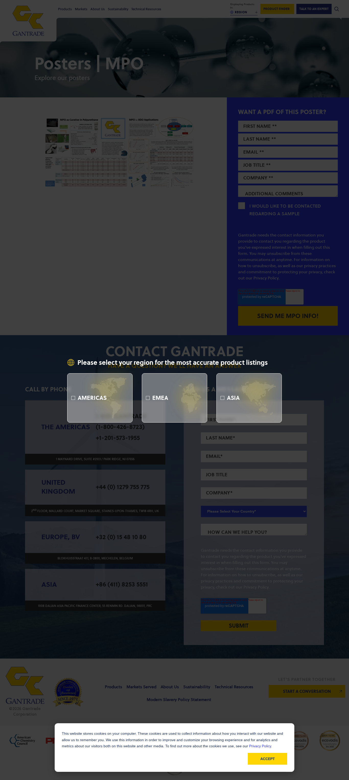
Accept (267, 759)
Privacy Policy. (260, 746)
